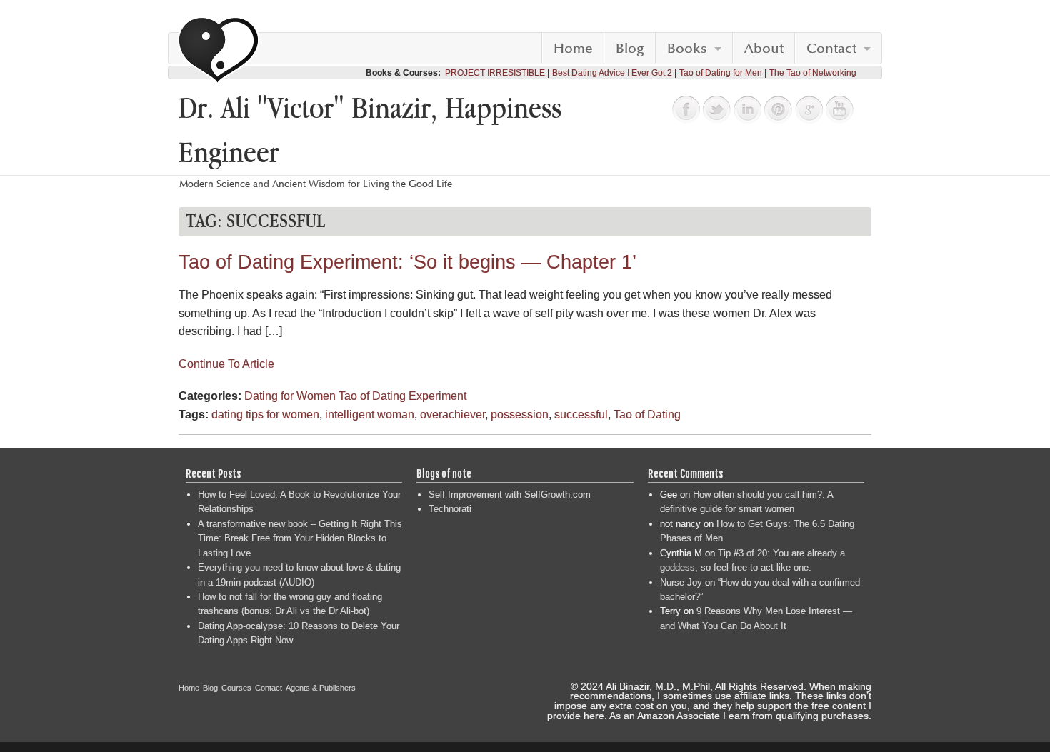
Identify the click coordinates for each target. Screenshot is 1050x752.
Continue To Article (226, 364)
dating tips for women (265, 414)
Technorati (450, 508)
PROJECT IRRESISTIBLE (495, 73)
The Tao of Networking (812, 73)
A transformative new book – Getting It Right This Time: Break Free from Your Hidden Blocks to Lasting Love (300, 538)
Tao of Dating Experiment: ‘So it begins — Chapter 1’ (407, 262)
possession (520, 414)
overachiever (452, 414)
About (764, 48)
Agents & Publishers (321, 687)
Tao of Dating (647, 414)
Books (687, 48)
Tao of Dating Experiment (402, 396)
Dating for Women (290, 396)
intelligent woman (369, 414)
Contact (831, 48)
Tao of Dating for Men (720, 73)
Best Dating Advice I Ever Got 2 (612, 73)
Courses (236, 687)
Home (573, 48)
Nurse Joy (681, 582)
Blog (630, 48)
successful (581, 414)
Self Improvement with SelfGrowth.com (510, 494)
